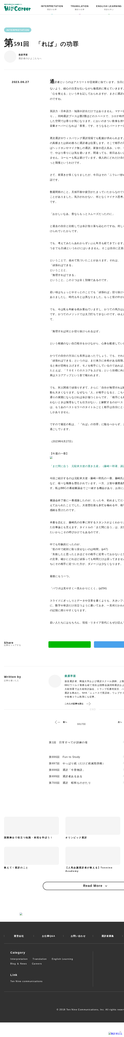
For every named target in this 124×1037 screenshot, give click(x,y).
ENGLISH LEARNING (109, 7)
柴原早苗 (23, 55)
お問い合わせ (78, 936)
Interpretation (19, 959)
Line (69, 644)
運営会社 (19, 936)
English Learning (62, 959)
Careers (37, 963)
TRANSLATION (80, 7)
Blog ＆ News (18, 963)
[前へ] (57, 722)
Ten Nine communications (26, 981)
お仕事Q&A (48, 936)
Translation (40, 959)
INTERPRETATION (52, 7)
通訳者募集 (108, 936)
